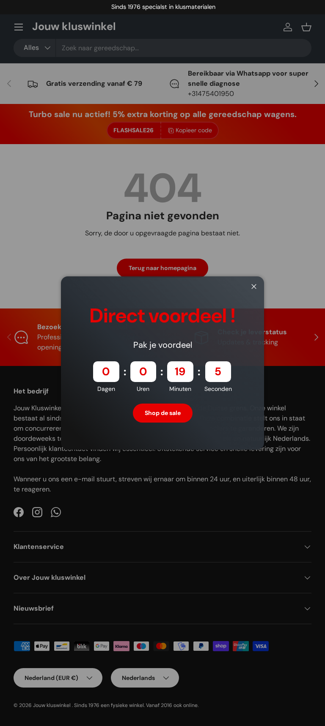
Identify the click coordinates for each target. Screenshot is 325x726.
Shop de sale (163, 413)
